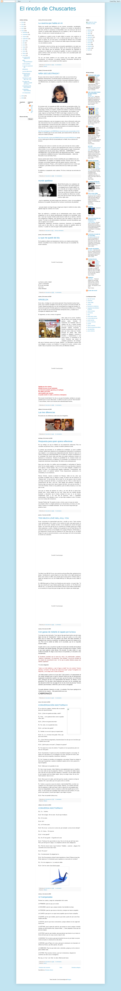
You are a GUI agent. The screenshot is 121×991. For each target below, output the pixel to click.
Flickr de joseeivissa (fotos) (94, 327)
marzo (24, 51)
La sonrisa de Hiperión (93, 181)
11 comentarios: (58, 434)
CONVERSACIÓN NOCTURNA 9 (52, 705)
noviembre (25, 34)
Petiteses (90, 126)
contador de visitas (90, 23)
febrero (24, 53)
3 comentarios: (58, 405)
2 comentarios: (58, 510)
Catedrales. (97, 183)
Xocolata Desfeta (92, 259)
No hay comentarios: (59, 230)
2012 (22, 26)
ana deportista (91, 329)
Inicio (61, 967)
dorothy (89, 304)
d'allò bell (90, 300)
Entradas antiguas (76, 967)
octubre (24, 36)
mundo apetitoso (45, 181)
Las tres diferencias (46, 412)
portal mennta (91, 320)
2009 (22, 96)
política (89, 48)
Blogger (69, 979)
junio (24, 45)
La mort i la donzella (92, 194)
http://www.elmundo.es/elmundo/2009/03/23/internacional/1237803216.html (57, 137)
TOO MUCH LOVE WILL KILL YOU (53, 518)
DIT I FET (90, 146)
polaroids (90, 46)
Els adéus (90, 250)
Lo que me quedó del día (49, 238)
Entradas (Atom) (49, 970)
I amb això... (91, 278)
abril (24, 49)
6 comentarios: (58, 64)
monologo (90, 41)
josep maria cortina (92, 316)
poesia (89, 42)
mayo (24, 47)
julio (24, 43)
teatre (89, 50)
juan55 (89, 323)
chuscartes (32, 111)
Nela (89, 314)
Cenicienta (32, 107)
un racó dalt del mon (92, 318)
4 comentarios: (58, 292)
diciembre (25, 32)
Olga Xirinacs (91, 107)
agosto (24, 40)
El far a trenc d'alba (93, 193)
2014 (22, 22)
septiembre (25, 38)
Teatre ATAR (90, 302)
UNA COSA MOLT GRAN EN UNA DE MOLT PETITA (94, 94)
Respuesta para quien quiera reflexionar (55, 441)
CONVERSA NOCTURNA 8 (50, 808)
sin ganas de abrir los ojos (94, 236)
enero (24, 55)
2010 (22, 30)
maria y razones (91, 325)
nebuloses (90, 277)
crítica (89, 33)
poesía (45, 963)
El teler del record (92, 290)
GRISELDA (43, 299)
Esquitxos (90, 206)
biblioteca (90, 30)
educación (90, 37)
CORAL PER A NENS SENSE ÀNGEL (97, 111)
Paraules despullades (93, 248)
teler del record (91, 299)
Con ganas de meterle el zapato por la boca (57, 632)
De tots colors (91, 96)
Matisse (97, 76)
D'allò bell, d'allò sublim (94, 75)
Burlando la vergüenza (93, 306)
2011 (22, 28)
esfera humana (91, 311)
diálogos (45, 800)
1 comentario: (58, 624)
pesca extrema (91, 331)
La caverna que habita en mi (50, 23)
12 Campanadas (45, 897)
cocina (89, 32)
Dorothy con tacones (93, 160)
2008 (22, 98)
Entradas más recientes (44, 967)
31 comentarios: (58, 175)
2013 (22, 24)
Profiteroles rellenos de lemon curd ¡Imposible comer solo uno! (94, 149)
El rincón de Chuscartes (48, 9)
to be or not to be (92, 322)
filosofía (45, 66)
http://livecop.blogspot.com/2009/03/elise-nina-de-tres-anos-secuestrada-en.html (58, 131)
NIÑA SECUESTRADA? (48, 73)
